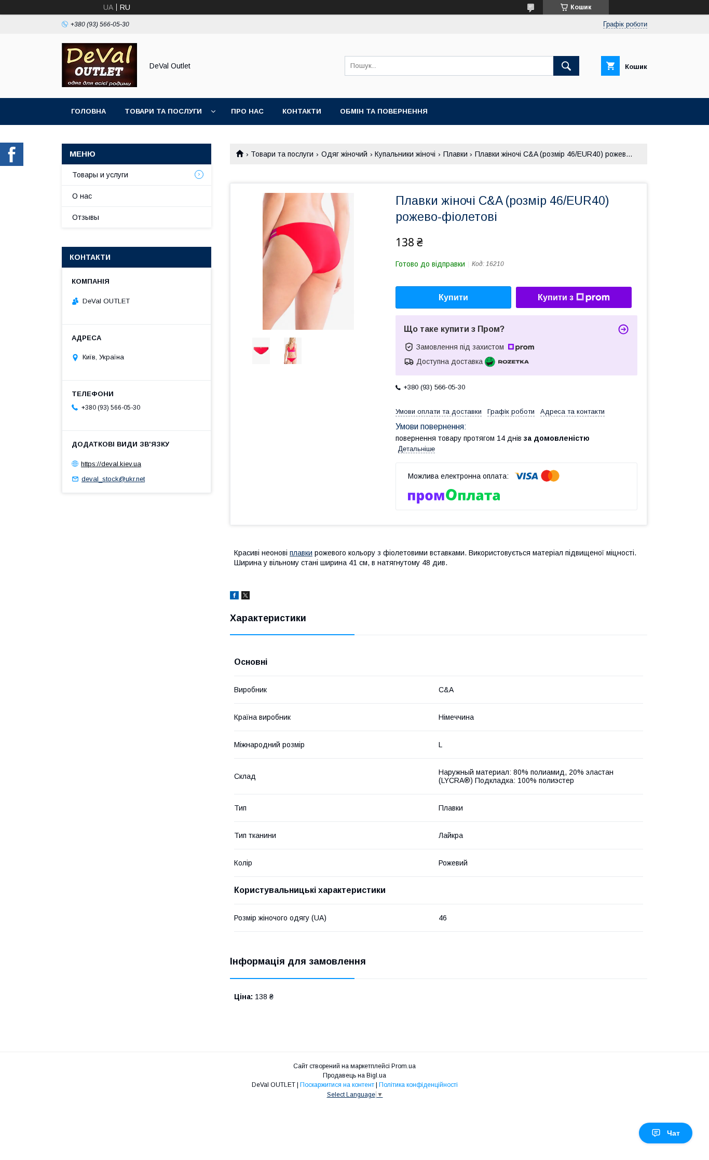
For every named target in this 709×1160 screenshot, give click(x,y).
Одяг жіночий (344, 154)
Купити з (556, 297)
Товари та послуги (163, 111)
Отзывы (85, 217)
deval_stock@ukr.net (113, 479)
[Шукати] (566, 66)
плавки (301, 553)
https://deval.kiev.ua (111, 464)
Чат (673, 1133)
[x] (245, 597)
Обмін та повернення (384, 111)
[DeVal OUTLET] (99, 84)
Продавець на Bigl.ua (354, 1075)
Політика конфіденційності (418, 1084)
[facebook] (234, 597)
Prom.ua (403, 1066)
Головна (88, 111)
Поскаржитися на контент (337, 1084)
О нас (82, 196)
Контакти (301, 111)
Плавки (455, 154)
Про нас (247, 111)
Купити (453, 297)
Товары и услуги (100, 175)
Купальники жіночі (405, 154)
